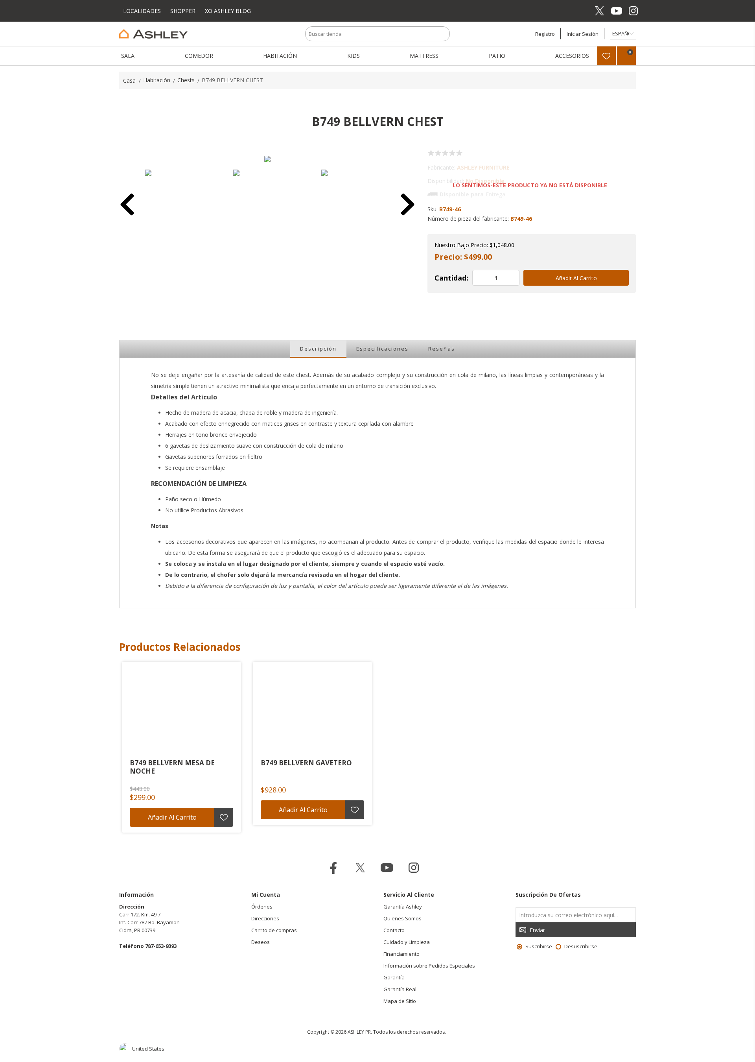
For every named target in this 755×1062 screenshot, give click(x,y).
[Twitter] (599, 11)
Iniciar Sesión (582, 34)
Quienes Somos (402, 918)
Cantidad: (451, 278)
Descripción (318, 348)
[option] (180, 204)
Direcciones (265, 918)
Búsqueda (442, 34)
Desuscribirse (580, 946)
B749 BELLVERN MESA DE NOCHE (172, 767)
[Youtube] (616, 11)
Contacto (394, 930)
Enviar (537, 930)
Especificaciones (382, 348)
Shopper (182, 11)
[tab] (318, 349)
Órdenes (262, 906)
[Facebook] (582, 11)
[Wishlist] (606, 55)
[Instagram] (633, 11)
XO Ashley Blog (228, 11)
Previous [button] (127, 205)
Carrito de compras (274, 930)
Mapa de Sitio (399, 1001)
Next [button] (408, 205)
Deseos (260, 942)
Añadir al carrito (576, 278)
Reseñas (441, 348)
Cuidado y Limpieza (406, 942)
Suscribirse (538, 946)
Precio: (448, 256)
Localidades (142, 11)
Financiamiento (401, 953)
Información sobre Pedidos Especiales (429, 965)
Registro (545, 34)
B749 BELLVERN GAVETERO (306, 763)
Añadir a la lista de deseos (223, 817)
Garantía (394, 977)
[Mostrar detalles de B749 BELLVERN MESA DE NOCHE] (181, 709)
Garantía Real (399, 989)
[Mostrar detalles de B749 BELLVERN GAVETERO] (312, 709)
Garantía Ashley (402, 906)
